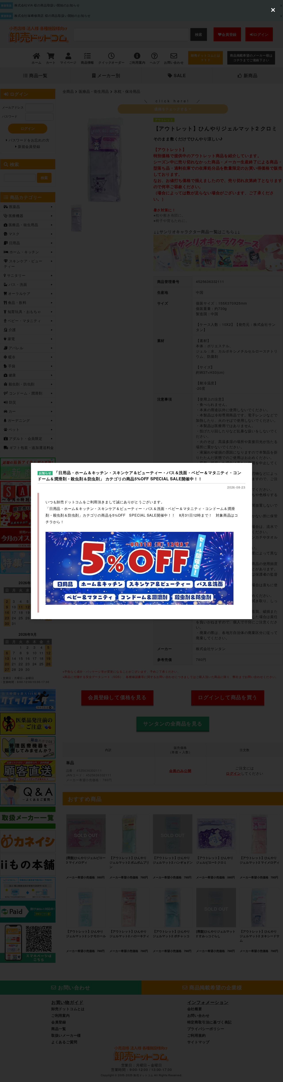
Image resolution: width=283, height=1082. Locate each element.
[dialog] (141, 541)
